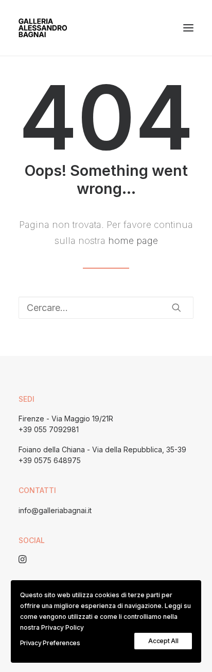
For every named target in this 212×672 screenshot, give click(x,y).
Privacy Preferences (50, 643)
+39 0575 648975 (50, 460)
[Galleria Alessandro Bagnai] (43, 28)
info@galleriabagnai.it (55, 510)
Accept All (163, 641)
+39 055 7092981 (49, 429)
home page (133, 240)
